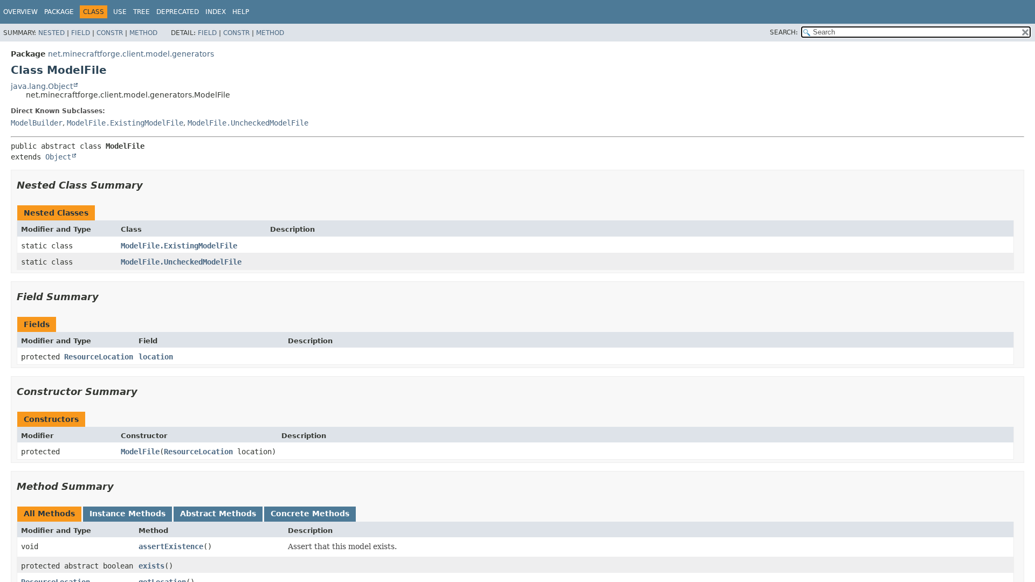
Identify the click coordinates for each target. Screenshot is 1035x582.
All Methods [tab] (49, 513)
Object (58, 157)
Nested (51, 33)
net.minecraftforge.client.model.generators (131, 54)
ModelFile (140, 451)
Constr (109, 33)
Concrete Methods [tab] (310, 513)
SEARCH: (784, 32)
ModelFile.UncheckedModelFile (248, 123)
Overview (20, 12)
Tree (141, 12)
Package (59, 12)
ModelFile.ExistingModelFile (125, 123)
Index (215, 12)
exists (151, 566)
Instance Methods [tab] (127, 513)
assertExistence (171, 546)
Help (240, 12)
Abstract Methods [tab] (218, 513)
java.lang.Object (42, 86)
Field (80, 33)
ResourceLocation (98, 356)
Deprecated (177, 12)
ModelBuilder (37, 123)
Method (143, 33)
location (156, 356)
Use (120, 12)
